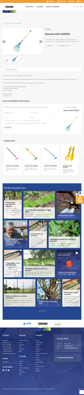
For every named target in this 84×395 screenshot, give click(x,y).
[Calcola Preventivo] (50, 1)
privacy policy (19, 120)
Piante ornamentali (24, 368)
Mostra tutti (42, 311)
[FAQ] (79, 1)
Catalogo (21, 344)
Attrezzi (38, 351)
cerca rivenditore (8, 127)
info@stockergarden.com (9, 353)
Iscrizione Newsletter (65, 357)
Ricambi (38, 370)
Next (40, 41)
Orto (20, 365)
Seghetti (38, 344)
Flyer (20, 374)
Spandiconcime (39, 366)
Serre (37, 364)
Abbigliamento (39, 362)
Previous (4, 41)
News (20, 351)
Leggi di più (50, 46)
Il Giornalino (22, 372)
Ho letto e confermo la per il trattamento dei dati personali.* (23, 120)
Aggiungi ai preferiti (65, 46)
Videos (21, 370)
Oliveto (21, 363)
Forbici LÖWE (39, 342)
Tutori (37, 368)
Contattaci (21, 349)
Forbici (37, 340)
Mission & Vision (23, 340)
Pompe (37, 347)
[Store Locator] (71, 1)
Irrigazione (38, 349)
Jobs (20, 347)
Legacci (37, 357)
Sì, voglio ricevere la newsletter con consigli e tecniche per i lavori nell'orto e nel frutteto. (26, 123)
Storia (20, 342)
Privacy (79, 389)
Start (4, 23)
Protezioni (38, 360)
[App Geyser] (61, 1)
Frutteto (21, 361)
